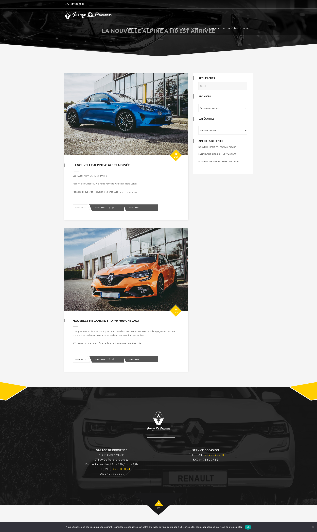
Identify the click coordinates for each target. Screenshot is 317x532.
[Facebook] (109, 208)
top (159, 508)
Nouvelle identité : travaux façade (217, 147)
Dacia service (211, 28)
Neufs (160, 28)
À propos (131, 28)
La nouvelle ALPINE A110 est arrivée (101, 165)
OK (248, 527)
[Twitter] (113, 208)
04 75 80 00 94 (120, 468)
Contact (245, 28)
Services (173, 28)
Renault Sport (191, 28)
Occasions (147, 28)
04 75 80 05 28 (214, 454)
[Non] (313, 527)
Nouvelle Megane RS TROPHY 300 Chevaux (106, 320)
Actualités (229, 28)
